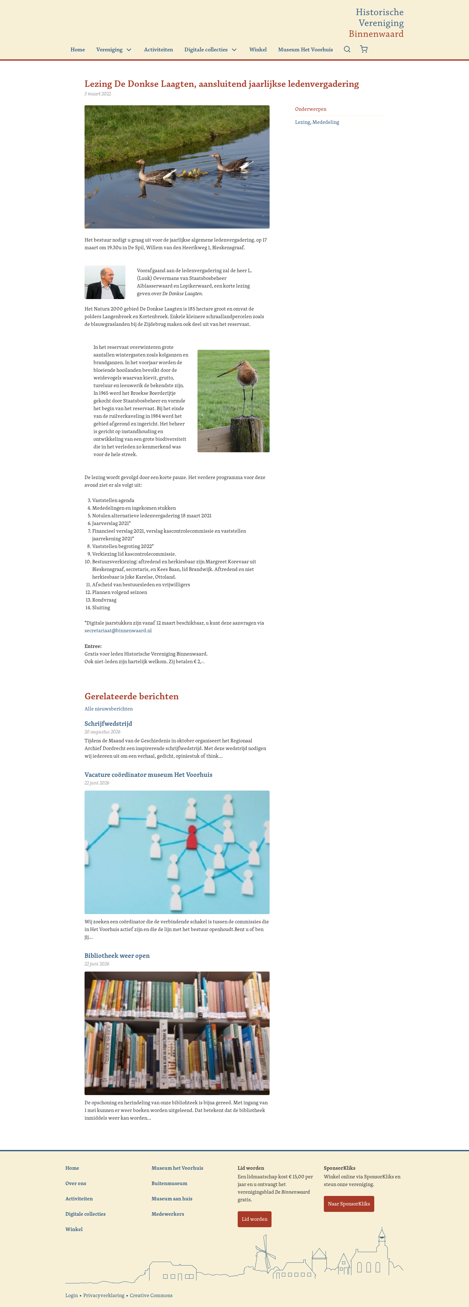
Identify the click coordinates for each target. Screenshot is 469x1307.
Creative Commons (151, 1295)
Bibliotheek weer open (117, 955)
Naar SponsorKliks (349, 1203)
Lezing (302, 122)
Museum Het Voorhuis (305, 49)
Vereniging (109, 49)
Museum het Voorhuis (177, 1168)
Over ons (75, 1183)
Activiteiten (158, 49)
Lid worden (254, 1219)
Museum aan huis (172, 1198)
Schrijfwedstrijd (108, 723)
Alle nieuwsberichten (109, 708)
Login (71, 1295)
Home (78, 49)
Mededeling (325, 122)
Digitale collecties (206, 49)
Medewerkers (168, 1214)
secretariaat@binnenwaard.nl (118, 630)
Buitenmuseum (169, 1183)
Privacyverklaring (103, 1295)
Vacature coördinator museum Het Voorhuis (148, 774)
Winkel (258, 49)
